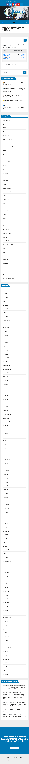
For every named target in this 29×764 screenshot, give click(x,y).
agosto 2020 (6, 470)
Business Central (7, 135)
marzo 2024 (6, 309)
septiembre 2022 (7, 376)
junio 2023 (5, 342)
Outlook (4, 222)
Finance (5, 176)
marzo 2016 (6, 591)
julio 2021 (5, 429)
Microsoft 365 (6, 210)
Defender (5, 150)
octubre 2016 (6, 565)
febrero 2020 (6, 482)
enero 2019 (5, 493)
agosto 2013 (6, 659)
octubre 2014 (6, 621)
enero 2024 (5, 316)
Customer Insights (7, 139)
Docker (4, 158)
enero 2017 (5, 557)
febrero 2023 (6, 357)
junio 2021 (5, 433)
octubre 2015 (6, 599)
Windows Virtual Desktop (9, 278)
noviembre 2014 (7, 617)
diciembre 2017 (6, 516)
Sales (4, 252)
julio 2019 (5, 489)
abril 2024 (5, 305)
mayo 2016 (5, 583)
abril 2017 (5, 546)
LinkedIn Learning (7, 199)
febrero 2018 (6, 508)
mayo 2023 (5, 346)
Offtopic (4, 218)
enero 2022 (5, 406)
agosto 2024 (6, 290)
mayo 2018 (5, 501)
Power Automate (7, 233)
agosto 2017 (6, 531)
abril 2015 (5, 610)
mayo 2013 (5, 670)
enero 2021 (5, 452)
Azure (4, 131)
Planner (5, 225)
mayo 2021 (5, 437)
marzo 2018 (6, 504)
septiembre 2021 (7, 422)
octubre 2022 (6, 373)
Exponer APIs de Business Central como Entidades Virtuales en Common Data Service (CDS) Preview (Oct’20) (14, 704)
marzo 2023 (6, 354)
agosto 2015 (6, 602)
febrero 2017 (6, 553)
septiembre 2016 (7, 568)
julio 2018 (5, 497)
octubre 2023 (6, 327)
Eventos (5, 165)
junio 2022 (5, 388)
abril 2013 (5, 674)
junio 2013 (5, 666)
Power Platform (6, 241)
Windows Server (7, 274)
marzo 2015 (6, 614)
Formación (5, 180)
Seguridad (5, 259)
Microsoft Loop (6, 214)
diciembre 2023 (6, 320)
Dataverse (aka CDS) (8, 146)
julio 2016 (5, 576)
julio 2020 (5, 474)
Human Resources (7, 188)
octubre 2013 (6, 651)
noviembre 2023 (7, 324)
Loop (4, 207)
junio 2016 (5, 580)
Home (3, 44)
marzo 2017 (6, 550)
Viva (4, 271)
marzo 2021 (6, 444)
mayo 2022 (5, 391)
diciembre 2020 (6, 455)
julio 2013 (5, 663)
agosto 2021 (6, 425)
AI (3, 124)
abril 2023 (5, 350)
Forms (4, 184)
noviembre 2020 (7, 459)
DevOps (5, 154)
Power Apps (6, 58)
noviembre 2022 (7, 369)
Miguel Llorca (6, 709)
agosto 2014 (6, 629)
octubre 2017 (6, 523)
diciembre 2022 (6, 365)
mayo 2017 (5, 542)
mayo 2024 (5, 301)
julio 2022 (5, 384)
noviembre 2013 (7, 647)
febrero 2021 (6, 448)
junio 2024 (5, 297)
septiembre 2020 (7, 467)
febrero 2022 (6, 403)
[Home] (2, 22)
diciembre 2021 (6, 410)
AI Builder (5, 128)
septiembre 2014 (7, 625)
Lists (4, 203)
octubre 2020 (6, 463)
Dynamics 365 (6, 161)
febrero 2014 (6, 636)
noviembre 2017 (7, 519)
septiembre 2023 (7, 331)
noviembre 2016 (7, 561)
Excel (4, 169)
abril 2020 (5, 478)
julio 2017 (5, 534)
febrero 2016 (6, 595)
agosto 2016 (6, 572)
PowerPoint (6, 248)
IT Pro (4, 195)
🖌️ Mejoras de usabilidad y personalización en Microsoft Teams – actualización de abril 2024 (14, 107)
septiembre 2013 (7, 655)
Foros (6, 44)
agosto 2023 (6, 335)
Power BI (5, 237)
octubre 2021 (6, 418)
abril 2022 (5, 395)
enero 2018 (5, 512)
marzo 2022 (6, 399)
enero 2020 (5, 486)
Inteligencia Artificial (8, 192)
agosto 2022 (6, 380)
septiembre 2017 (7, 527)
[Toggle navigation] (14, 22)
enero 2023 (5, 361)
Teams (4, 267)
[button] (26, 22)
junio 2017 (5, 538)
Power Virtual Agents (8, 244)
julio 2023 (5, 339)
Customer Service (7, 143)
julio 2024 (5, 293)
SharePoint (5, 263)
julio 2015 (5, 606)
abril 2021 (5, 440)
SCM (4, 256)
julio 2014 (5, 632)
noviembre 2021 (7, 414)
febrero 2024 (6, 312)
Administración (6, 120)
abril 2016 (5, 587)
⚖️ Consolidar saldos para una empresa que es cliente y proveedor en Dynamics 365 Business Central (14, 90)
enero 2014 (5, 640)
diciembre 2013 (6, 644)
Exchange (5, 173)
